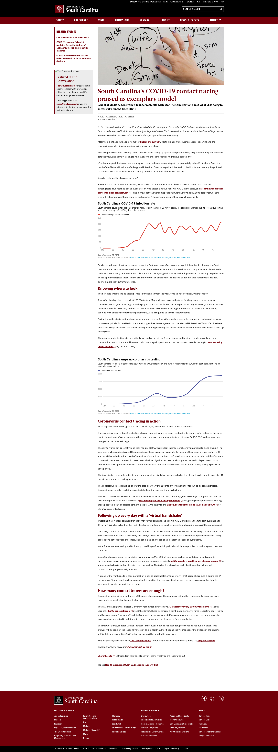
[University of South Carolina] (76, 700)
